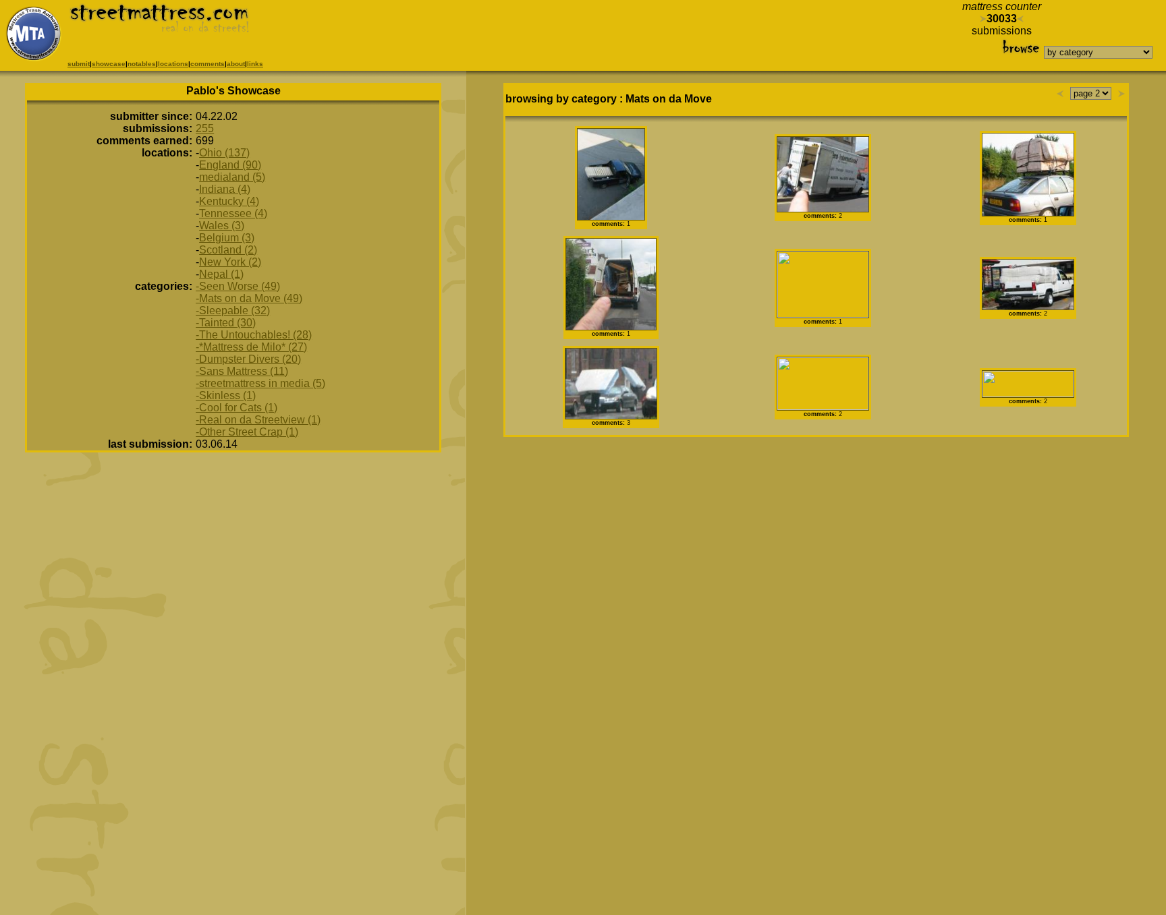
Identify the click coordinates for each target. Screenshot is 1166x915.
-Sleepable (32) (233, 310)
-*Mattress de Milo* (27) (251, 347)
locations (173, 63)
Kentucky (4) (229, 201)
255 (205, 128)
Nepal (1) (221, 274)
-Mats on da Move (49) (249, 298)
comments (207, 63)
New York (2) (230, 262)
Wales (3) (221, 225)
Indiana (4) (224, 189)
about (236, 63)
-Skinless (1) (226, 395)
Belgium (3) (226, 237)
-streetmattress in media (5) (260, 383)
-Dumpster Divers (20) (248, 359)
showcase (109, 63)
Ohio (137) (224, 152)
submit (78, 63)
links (255, 63)
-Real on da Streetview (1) (258, 419)
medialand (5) (232, 177)
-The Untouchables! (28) (254, 335)
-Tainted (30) (226, 322)
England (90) (230, 165)
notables (142, 63)
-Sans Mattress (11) (242, 371)
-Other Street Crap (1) (247, 432)
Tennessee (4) (233, 213)
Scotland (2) (228, 250)
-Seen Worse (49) (238, 286)
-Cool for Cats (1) (236, 407)
